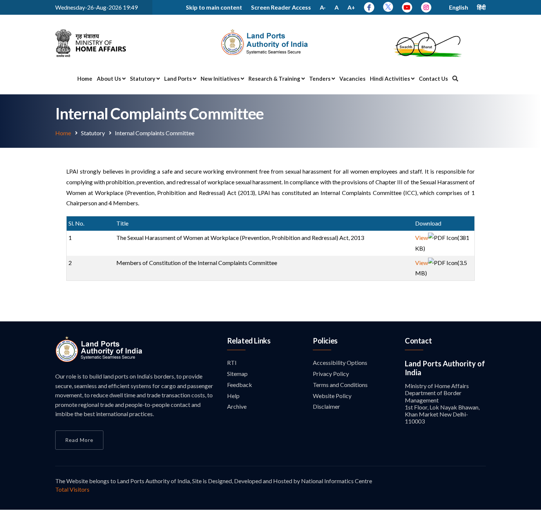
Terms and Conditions (340, 384)
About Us (109, 78)
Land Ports (178, 78)
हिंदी (481, 7)
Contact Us (433, 78)
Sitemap (237, 373)
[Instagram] (426, 7)
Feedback (239, 384)
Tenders (320, 78)
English (458, 7)
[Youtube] (407, 7)
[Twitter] (388, 9)
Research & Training (274, 78)
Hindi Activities (390, 78)
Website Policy (332, 395)
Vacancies (352, 78)
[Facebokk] (369, 7)
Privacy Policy (331, 373)
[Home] (99, 360)
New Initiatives (221, 78)
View (421, 237)
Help (233, 395)
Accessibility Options (340, 362)
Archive (237, 406)
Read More (79, 440)
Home (84, 78)
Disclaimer (326, 406)
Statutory (143, 78)
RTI (232, 362)
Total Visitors (72, 489)
